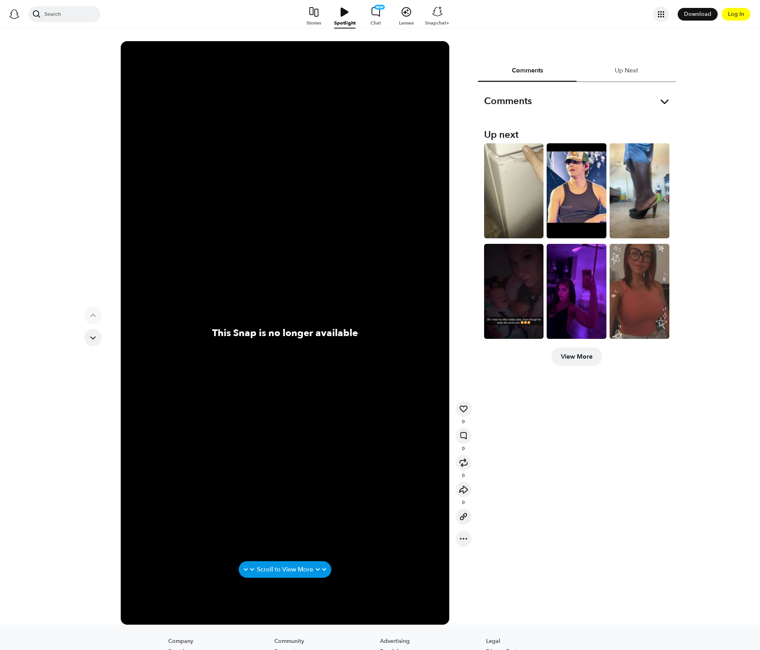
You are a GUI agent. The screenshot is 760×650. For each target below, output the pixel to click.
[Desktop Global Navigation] (14, 14)
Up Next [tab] (626, 70)
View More (577, 356)
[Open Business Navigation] (661, 14)
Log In (736, 14)
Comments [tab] (527, 70)
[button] (463, 409)
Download (697, 14)
